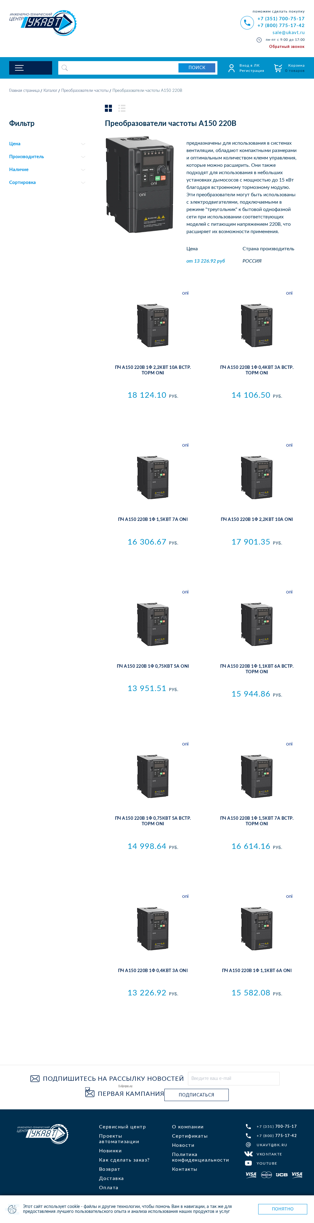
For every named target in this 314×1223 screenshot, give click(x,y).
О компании (188, 1126)
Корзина (295, 68)
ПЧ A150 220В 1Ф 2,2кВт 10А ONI (257, 520)
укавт (42, 1134)
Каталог (50, 91)
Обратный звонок (287, 47)
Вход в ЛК (249, 65)
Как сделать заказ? (124, 1160)
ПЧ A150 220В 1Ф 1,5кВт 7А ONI (153, 520)
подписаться (196, 1095)
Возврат (110, 1169)
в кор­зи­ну (153, 409)
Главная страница (24, 91)
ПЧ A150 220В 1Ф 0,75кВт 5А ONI (153, 666)
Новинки (110, 1150)
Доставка (111, 1178)
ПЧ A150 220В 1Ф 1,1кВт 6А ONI (257, 971)
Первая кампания (131, 1094)
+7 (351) (277, 1126)
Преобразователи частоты (85, 91)
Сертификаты (190, 1136)
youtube (267, 1163)
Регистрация (251, 70)
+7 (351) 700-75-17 (281, 19)
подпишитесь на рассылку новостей (113, 1079)
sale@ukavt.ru (289, 32)
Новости (183, 1145)
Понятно (283, 1209)
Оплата (109, 1187)
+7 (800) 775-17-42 (281, 25)
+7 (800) (277, 1136)
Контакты (185, 1169)
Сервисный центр (122, 1126)
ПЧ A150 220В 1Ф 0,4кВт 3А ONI (153, 971)
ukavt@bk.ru (272, 1145)
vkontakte (269, 1154)
